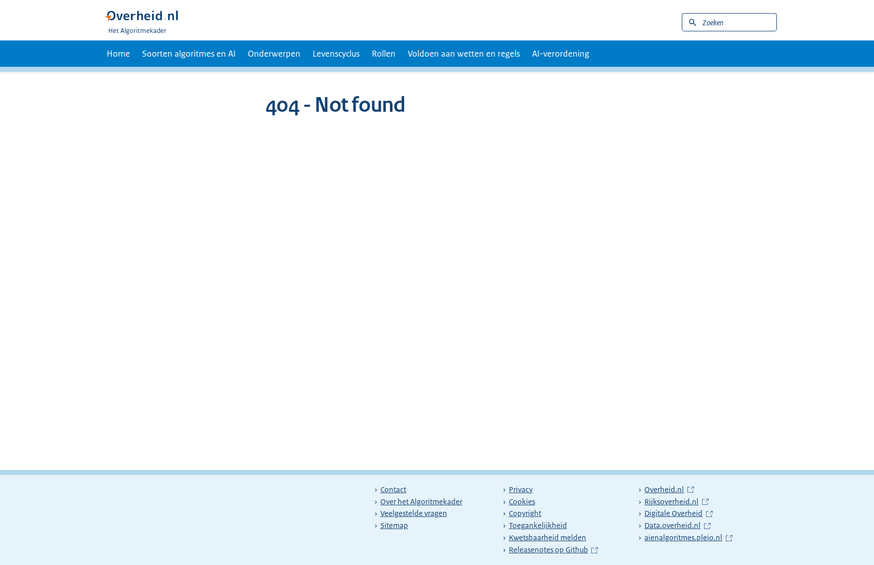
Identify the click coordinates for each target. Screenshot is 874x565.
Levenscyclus (336, 53)
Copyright (525, 513)
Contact (393, 489)
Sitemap (394, 525)
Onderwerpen (274, 53)
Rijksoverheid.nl (676, 501)
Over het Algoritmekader (421, 501)
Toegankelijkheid (538, 525)
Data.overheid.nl (677, 525)
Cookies (522, 501)
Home (118, 53)
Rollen (384, 53)
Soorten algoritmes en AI (189, 53)
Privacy (521, 489)
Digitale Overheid (678, 513)
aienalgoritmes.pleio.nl (685, 537)
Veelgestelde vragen (413, 513)
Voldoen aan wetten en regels (464, 53)
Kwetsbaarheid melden (547, 537)
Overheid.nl (669, 489)
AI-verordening (560, 53)
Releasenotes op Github (549, 549)
